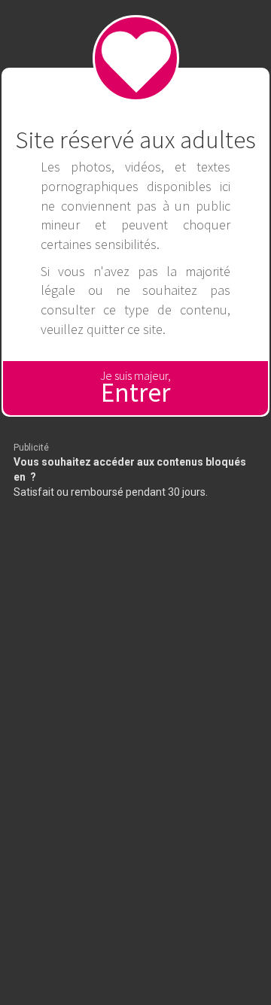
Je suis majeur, (135, 388)
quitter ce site (125, 329)
